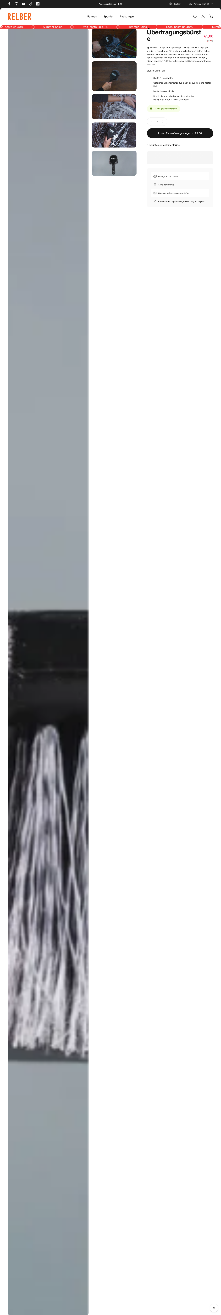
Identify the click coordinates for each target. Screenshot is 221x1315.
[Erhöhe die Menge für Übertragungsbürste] (163, 121)
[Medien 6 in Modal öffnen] (114, 163)
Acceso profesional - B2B (110, 4)
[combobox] (177, 4)
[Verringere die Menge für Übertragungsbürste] (151, 121)
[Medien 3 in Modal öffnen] (114, 76)
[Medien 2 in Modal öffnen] (114, 43)
